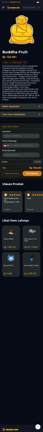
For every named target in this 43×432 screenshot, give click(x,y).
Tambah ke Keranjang (12, 173)
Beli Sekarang (32, 173)
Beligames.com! (15, 2)
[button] (38, 2)
